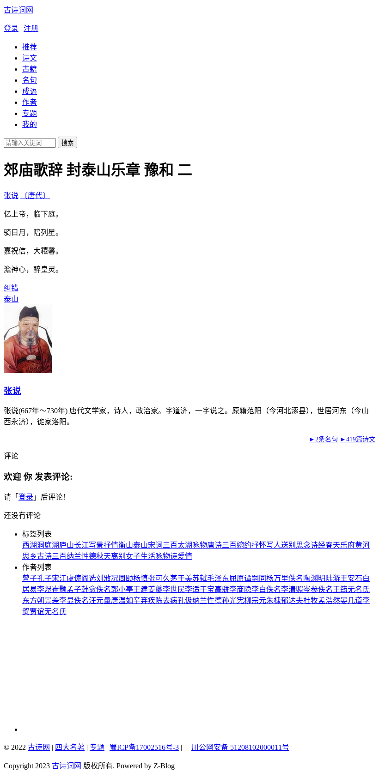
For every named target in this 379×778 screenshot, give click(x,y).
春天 (332, 545)
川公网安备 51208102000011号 (240, 747)
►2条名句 (323, 439)
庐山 (66, 545)
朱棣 (273, 600)
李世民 (174, 589)
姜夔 (155, 589)
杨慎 (140, 578)
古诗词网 (18, 10)
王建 (140, 589)
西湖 (29, 545)
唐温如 (122, 600)
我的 (29, 124)
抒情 (111, 545)
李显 (66, 600)
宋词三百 (162, 545)
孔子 (44, 578)
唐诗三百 (222, 545)
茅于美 (181, 578)
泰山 (11, 299)
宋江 (59, 578)
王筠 (340, 589)
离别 (118, 556)
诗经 (318, 545)
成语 (29, 91)
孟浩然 (329, 600)
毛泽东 (218, 578)
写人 (273, 545)
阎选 (88, 578)
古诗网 (39, 747)
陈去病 (166, 600)
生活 (148, 556)
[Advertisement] (84, 674)
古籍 (29, 69)
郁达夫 (292, 600)
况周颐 (122, 578)
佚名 (295, 578)
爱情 (184, 556)
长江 (81, 545)
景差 (51, 600)
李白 (258, 589)
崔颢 (59, 589)
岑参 (310, 589)
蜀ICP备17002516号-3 (144, 747)
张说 (11, 195)
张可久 (159, 578)
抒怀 (258, 545)
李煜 (44, 589)
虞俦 (74, 578)
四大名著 (70, 747)
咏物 (199, 545)
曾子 (29, 578)
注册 (31, 28)
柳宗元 (255, 600)
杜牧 (310, 600)
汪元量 (100, 600)
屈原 (236, 578)
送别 (288, 545)
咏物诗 (166, 556)
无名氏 (359, 589)
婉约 (244, 545)
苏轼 (199, 578)
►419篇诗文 (357, 439)
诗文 (29, 58)
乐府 (347, 545)
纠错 (11, 288)
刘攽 (103, 578)
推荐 (29, 47)
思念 (303, 545)
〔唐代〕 (35, 195)
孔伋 (184, 600)
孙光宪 (233, 600)
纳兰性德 (81, 556)
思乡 (29, 556)
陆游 (332, 578)
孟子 (74, 589)
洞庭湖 (48, 545)
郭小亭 (122, 589)
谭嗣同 (255, 578)
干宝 (207, 589)
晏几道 (351, 600)
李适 (192, 589)
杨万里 (277, 578)
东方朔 (33, 600)
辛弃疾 (144, 600)
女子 (133, 556)
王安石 (351, 578)
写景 (96, 545)
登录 (11, 28)
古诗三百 (52, 556)
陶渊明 (314, 578)
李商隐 (240, 589)
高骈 (221, 589)
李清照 (292, 589)
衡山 (125, 545)
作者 (29, 102)
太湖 (184, 545)
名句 (29, 80)
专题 (29, 113)
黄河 (362, 545)
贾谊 (37, 611)
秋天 (103, 556)
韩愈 (88, 589)
